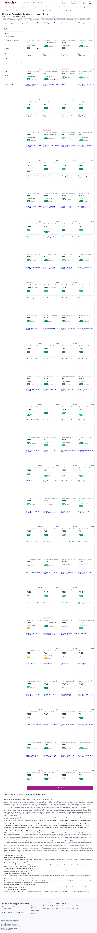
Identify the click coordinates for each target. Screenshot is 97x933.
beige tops (73, 834)
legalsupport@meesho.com (14, 928)
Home (3, 10)
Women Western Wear (18, 10)
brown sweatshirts (50, 813)
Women (8, 10)
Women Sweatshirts (31, 10)
